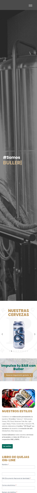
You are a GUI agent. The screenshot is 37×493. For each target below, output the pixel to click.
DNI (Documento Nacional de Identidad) (16, 478)
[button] (2, 334)
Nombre (5, 464)
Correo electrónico (9, 485)
